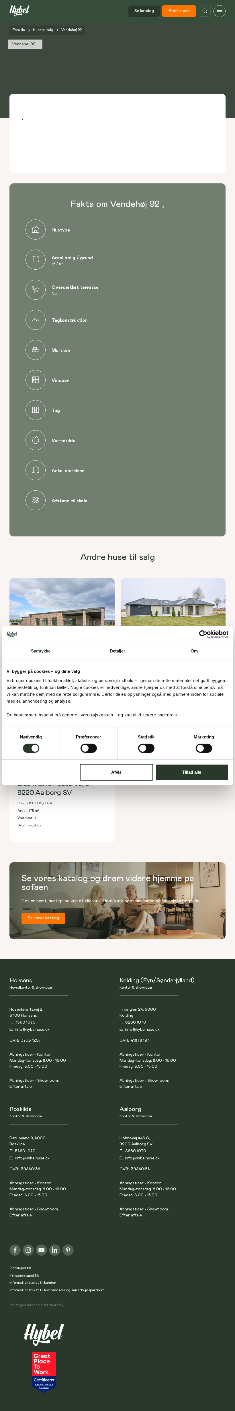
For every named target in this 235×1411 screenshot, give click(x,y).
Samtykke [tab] (41, 650)
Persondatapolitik (24, 1275)
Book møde (179, 11)
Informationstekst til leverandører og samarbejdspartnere (57, 1290)
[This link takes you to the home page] (44, 1338)
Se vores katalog (43, 918)
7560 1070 (25, 1022)
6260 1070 (135, 1022)
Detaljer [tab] (118, 650)
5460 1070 (25, 1151)
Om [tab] (194, 650)
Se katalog (144, 11)
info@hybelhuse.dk (32, 1030)
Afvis (116, 772)
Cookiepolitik (20, 1268)
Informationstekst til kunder (32, 1283)
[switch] (89, 748)
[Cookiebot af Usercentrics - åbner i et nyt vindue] (203, 634)
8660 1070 (135, 1151)
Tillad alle (191, 772)
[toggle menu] (220, 11)
